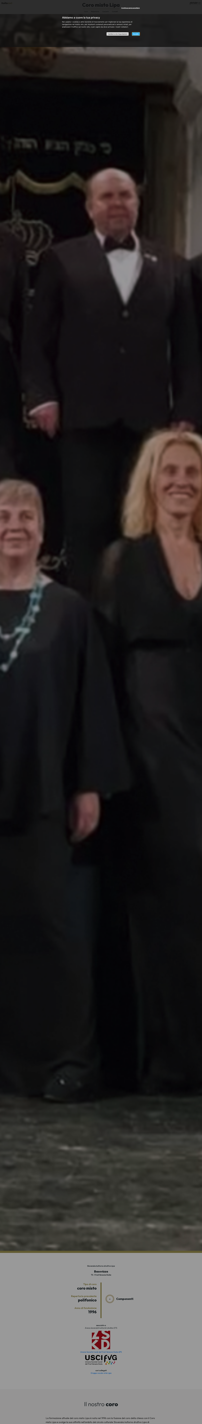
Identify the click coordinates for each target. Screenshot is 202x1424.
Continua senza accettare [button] (130, 8)
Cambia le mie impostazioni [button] (118, 34)
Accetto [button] (136, 34)
